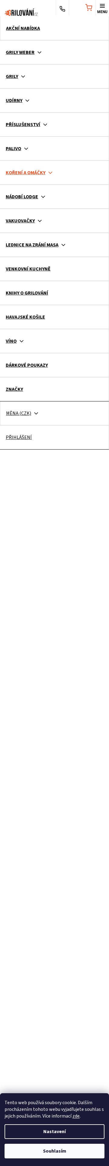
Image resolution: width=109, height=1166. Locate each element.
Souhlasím (54, 1151)
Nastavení (54, 1131)
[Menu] (102, 8)
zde (76, 1116)
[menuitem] (54, 28)
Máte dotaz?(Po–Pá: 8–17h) (62, 8)
